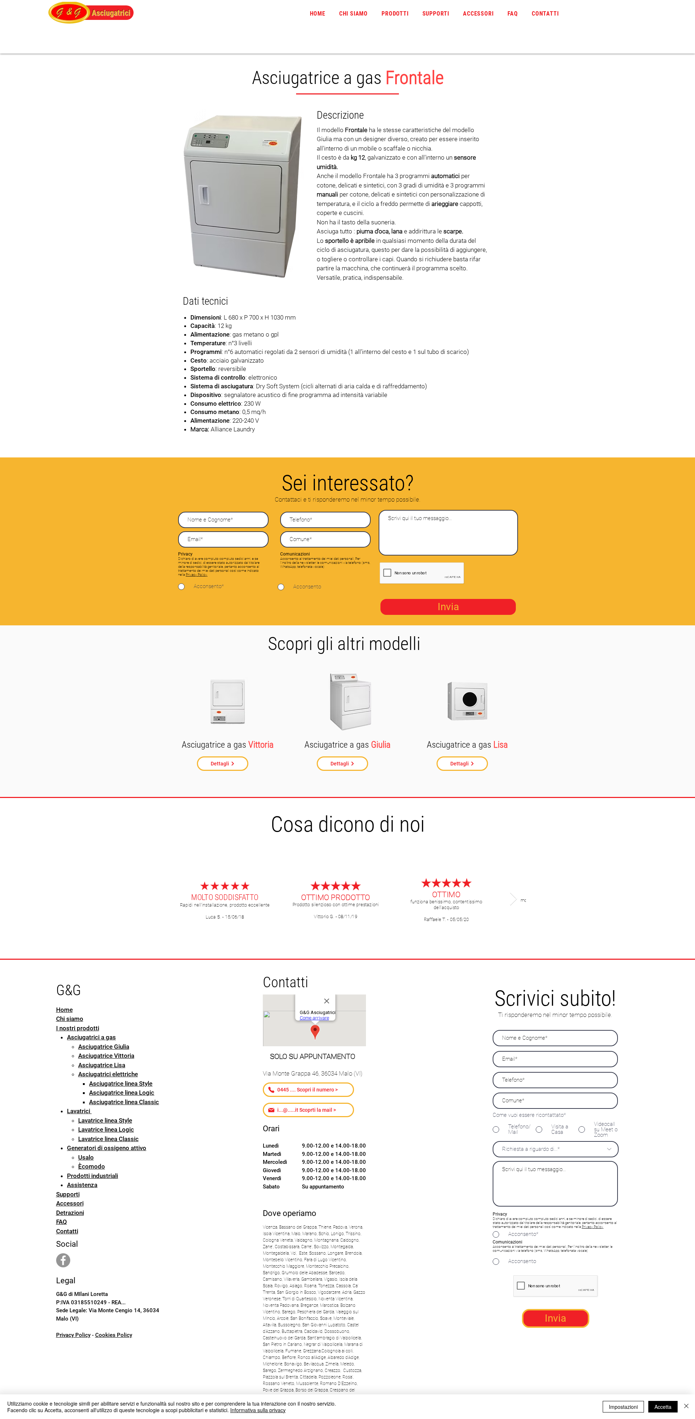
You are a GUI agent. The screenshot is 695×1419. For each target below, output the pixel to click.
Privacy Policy (73, 1335)
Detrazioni (70, 1212)
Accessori (70, 1203)
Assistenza (82, 1184)
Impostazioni (623, 1406)
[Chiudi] (686, 1406)
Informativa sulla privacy (258, 1410)
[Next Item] (513, 899)
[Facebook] (63, 1260)
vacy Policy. (594, 1227)
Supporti (68, 1194)
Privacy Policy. (196, 575)
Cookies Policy (113, 1335)
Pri (584, 1227)
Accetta (662, 1406)
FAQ (61, 1221)
